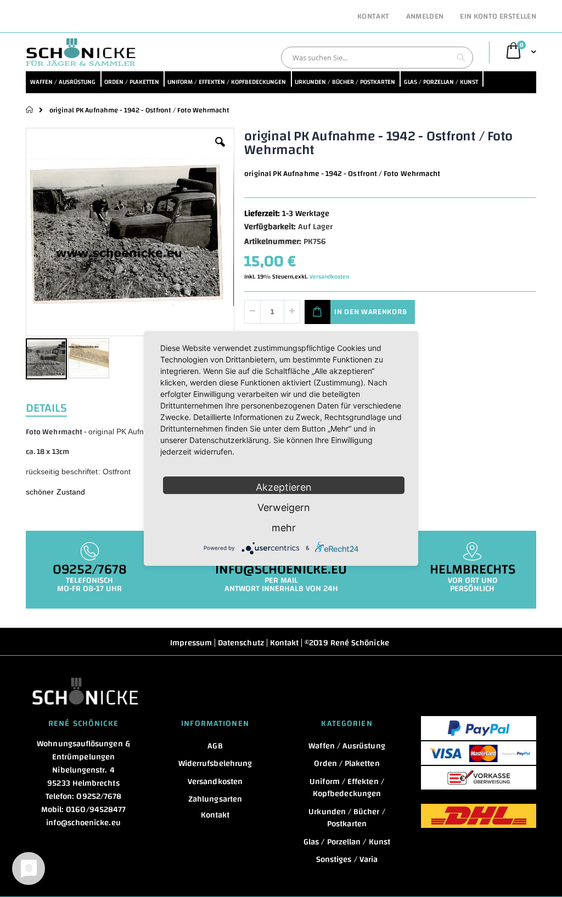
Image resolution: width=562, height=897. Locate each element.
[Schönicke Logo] (81, 52)
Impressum (191, 642)
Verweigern (283, 507)
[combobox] (377, 58)
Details (46, 407)
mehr (284, 527)
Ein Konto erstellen (498, 17)
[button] (220, 150)
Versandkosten (329, 276)
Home (30, 109)
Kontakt (373, 17)
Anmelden (425, 17)
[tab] (54, 406)
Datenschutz (241, 642)
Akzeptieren (284, 487)
